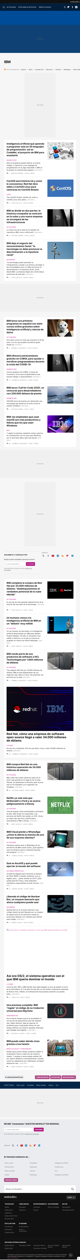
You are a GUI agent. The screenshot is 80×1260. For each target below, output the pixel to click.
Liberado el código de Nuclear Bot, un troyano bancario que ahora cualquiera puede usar (23, 899)
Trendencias (9, 1226)
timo (57, 1085)
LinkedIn (72, 555)
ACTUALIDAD (11, 7)
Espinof (35, 1210)
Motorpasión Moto (68, 1210)
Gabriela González (18, 348)
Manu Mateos (16, 1067)
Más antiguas (69, 1077)
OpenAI (23, 69)
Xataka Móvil (9, 1210)
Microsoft (49, 69)
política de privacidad (32, 1134)
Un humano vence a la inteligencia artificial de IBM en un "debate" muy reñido (24, 620)
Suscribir (30, 564)
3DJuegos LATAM (25, 1245)
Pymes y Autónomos (23, 1230)
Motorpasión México (66, 1246)
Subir (70, 1197)
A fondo (10, 745)
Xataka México (9, 1245)
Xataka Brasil (9, 1248)
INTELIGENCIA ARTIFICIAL (27, 7)
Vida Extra (22, 1210)
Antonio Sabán (17, 235)
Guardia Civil (39, 69)
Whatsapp (67, 69)
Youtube (53, 555)
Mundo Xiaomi (9, 1219)
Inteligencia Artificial (61, 1175)
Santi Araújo (16, 646)
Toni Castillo (16, 203)
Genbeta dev (12, 160)
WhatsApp (33, 1175)
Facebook (72, 7)
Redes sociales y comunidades (19, 1049)
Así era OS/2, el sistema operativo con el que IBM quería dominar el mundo (35, 977)
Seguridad (11, 259)
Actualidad (11, 227)
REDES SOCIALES (45, 7)
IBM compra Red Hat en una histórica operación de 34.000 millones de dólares (24, 767)
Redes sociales (41, 1085)
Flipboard (68, 7)
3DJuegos (22, 1207)
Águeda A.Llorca (18, 1033)
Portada (56, 1077)
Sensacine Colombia (39, 1248)
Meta (30, 69)
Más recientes (42, 1077)
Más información (13, 1258)
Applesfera (8, 1213)
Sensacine (36, 1207)
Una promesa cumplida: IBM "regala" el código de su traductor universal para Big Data (25, 1008)
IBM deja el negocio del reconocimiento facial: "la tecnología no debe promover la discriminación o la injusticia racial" (24, 249)
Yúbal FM (15, 997)
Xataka (7, 1207)
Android (58, 69)
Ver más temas (11, 1180)
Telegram (76, 7)
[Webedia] (75, 1)
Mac (8, 430)
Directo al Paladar (53, 1207)
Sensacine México (39, 1245)
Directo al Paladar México (53, 1246)
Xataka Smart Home (11, 1216)
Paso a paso (20, 1085)
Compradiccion (9, 1232)
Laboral (50, 1085)
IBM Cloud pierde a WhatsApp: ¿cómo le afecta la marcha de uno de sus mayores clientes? (25, 834)
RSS (62, 555)
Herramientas (12, 1015)
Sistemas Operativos (15, 871)
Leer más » (39, 170)
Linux (9, 194)
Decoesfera (8, 1229)
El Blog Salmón (24, 1226)
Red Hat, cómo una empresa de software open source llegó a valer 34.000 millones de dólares (36, 737)
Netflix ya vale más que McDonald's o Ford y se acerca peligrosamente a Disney (23, 801)
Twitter (64, 7)
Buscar (72, 1189)
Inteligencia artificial (61, 1163)
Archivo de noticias (15, 1077)
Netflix (7, 1175)
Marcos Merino (17, 173)
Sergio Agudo (17, 855)
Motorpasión (66, 1207)
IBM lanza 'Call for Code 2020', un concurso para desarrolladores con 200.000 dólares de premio (25, 390)
